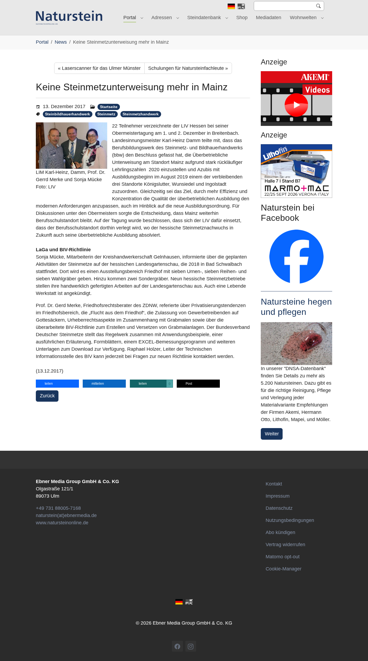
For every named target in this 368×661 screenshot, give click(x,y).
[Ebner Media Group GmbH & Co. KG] (69, 17)
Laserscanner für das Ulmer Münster (99, 68)
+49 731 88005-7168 (58, 508)
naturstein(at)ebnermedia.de (66, 515)
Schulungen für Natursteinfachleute (188, 68)
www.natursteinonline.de (62, 522)
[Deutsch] (231, 6)
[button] (57, 384)
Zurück (47, 395)
